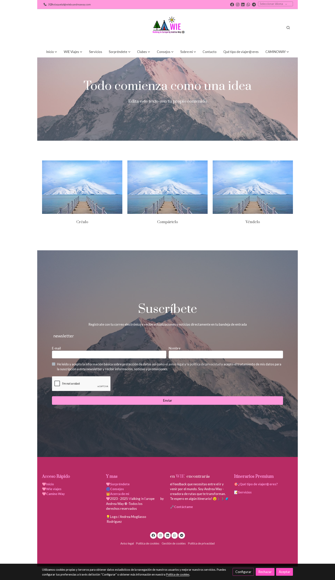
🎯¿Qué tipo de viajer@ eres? (256, 484)
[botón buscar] (288, 27)
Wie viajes (54, 489)
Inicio (50, 484)
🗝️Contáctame (181, 507)
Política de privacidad (201, 543)
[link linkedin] (243, 4)
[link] (167, 27)
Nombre (174, 348)
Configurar (243, 572)
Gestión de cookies (174, 543)
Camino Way (55, 494)
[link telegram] (254, 4)
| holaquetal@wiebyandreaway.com (69, 4)
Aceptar (284, 572)
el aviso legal (174, 364)
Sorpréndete (120, 484)
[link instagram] (237, 4)
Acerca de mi (119, 494)
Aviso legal (127, 543)
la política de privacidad (204, 364)
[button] (51, 51)
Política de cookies (147, 543)
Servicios (245, 492)
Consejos (117, 489)
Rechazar (265, 572)
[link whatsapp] (248, 4)
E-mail (56, 348)
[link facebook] (232, 4)
